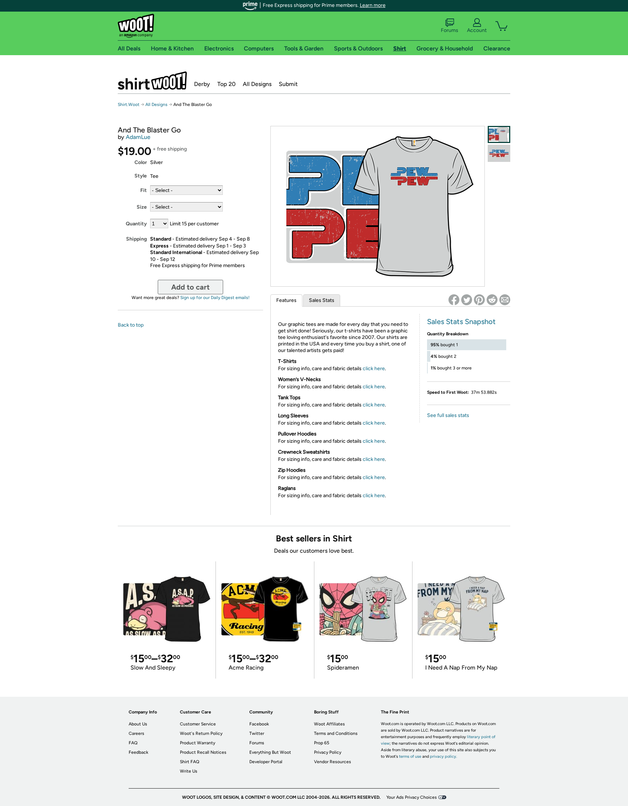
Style (140, 176)
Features (286, 300)
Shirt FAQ (189, 761)
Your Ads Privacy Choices (411, 797)
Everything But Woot (270, 752)
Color (140, 162)
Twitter (256, 733)
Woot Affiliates (329, 724)
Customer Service (198, 724)
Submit (288, 84)
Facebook (259, 724)
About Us (138, 724)
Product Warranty (197, 742)
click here (374, 368)
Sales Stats (321, 300)
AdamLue (138, 137)
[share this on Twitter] (466, 299)
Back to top (131, 325)
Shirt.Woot (152, 80)
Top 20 (226, 84)
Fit (143, 190)
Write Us (188, 771)
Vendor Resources (332, 761)
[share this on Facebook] (453, 299)
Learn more (373, 5)
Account (477, 30)
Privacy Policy (327, 752)
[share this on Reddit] (492, 299)
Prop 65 (321, 742)
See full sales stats (448, 415)
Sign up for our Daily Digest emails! (215, 297)
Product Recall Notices (203, 752)
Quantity (136, 224)
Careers (136, 733)
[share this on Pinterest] (479, 299)
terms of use (410, 756)
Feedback (138, 752)
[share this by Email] (504, 299)
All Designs (257, 84)
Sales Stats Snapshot (461, 321)
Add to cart (190, 287)
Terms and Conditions (336, 733)
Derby (202, 84)
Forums (449, 30)
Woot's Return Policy (201, 733)
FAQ (133, 742)
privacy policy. (443, 756)
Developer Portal (265, 761)
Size (142, 207)
